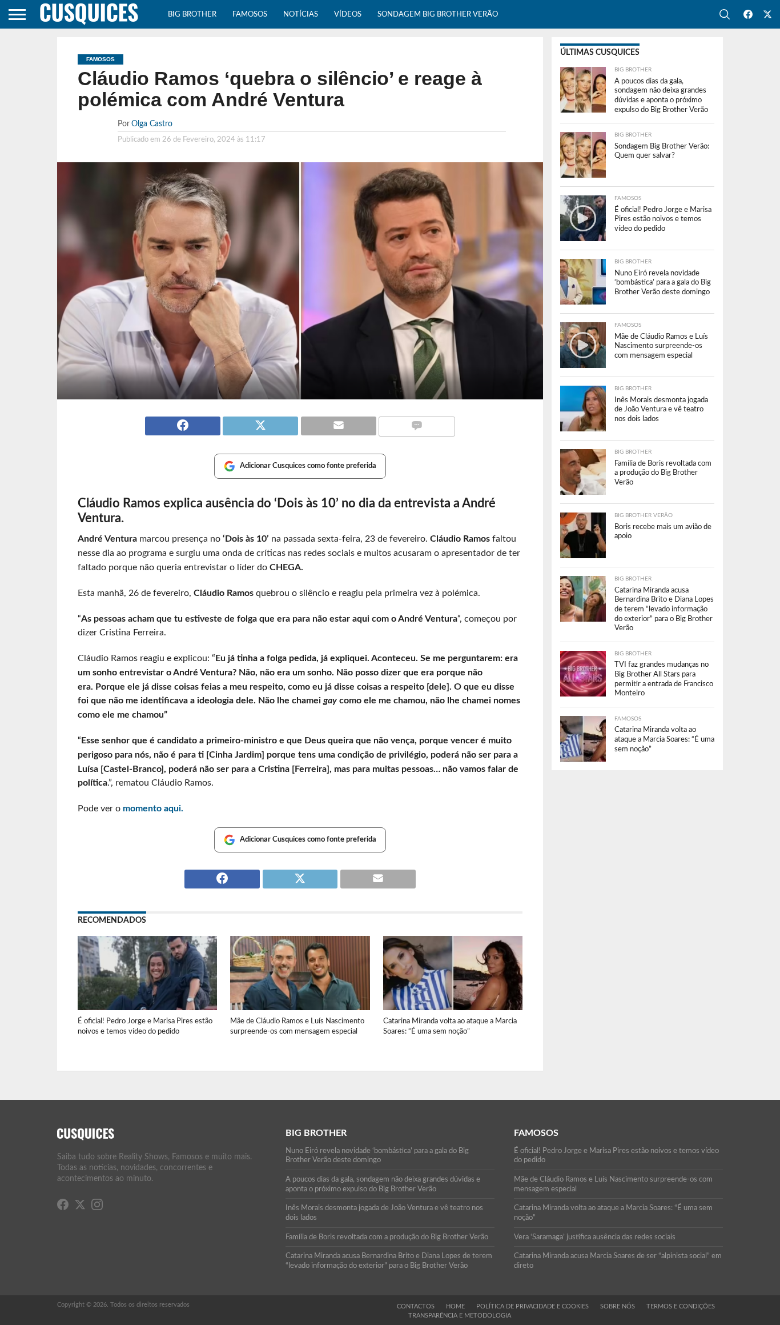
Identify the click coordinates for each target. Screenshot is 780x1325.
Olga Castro (151, 123)
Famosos (249, 14)
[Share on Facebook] (182, 421)
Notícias (300, 14)
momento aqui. (153, 808)
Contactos (416, 1306)
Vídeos (347, 14)
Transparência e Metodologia (459, 1315)
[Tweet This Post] (260, 421)
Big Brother (192, 14)
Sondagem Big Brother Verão (437, 14)
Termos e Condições (680, 1306)
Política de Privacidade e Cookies (532, 1306)
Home (455, 1306)
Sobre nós (617, 1306)
